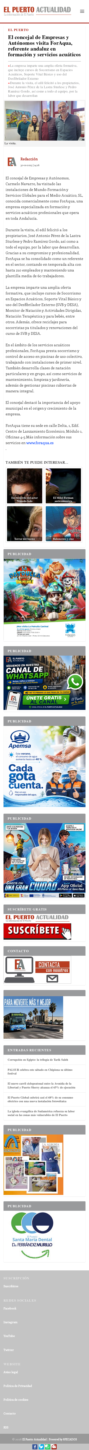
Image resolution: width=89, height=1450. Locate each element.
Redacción (29, 158)
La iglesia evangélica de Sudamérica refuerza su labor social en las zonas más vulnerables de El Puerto (41, 1113)
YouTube (9, 1336)
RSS (6, 1427)
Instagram (10, 1322)
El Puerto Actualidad (34, 1439)
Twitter (9, 1350)
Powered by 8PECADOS (63, 1439)
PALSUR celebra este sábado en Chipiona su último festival (40, 1072)
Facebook (10, 1308)
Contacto (10, 1413)
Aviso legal (11, 1372)
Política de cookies (16, 1399)
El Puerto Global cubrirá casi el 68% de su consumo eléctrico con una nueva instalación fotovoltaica (40, 1099)
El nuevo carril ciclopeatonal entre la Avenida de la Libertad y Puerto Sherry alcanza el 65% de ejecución (41, 1085)
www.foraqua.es (40, 442)
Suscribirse (11, 1286)
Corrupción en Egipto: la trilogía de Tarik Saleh (38, 1059)
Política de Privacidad (18, 1386)
